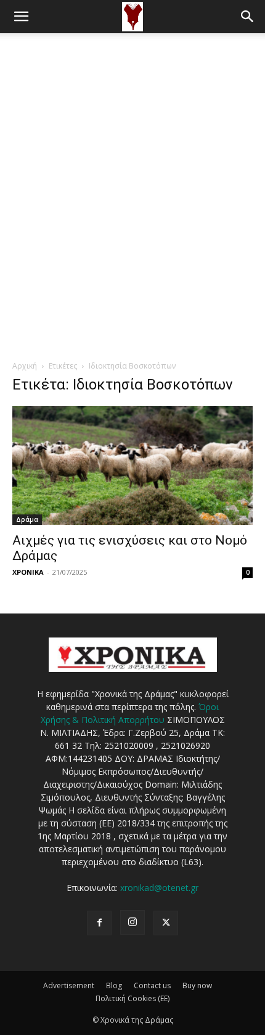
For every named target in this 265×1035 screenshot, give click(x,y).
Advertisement (68, 985)
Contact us (152, 985)
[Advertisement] (132, 171)
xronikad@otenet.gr (159, 887)
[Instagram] (132, 922)
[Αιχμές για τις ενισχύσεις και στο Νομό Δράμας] (132, 465)
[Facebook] (99, 923)
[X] (165, 923)
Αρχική (24, 366)
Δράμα (27, 519)
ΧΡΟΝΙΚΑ (28, 572)
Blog (114, 985)
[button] (21, 16)
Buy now (197, 985)
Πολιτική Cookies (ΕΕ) (132, 998)
